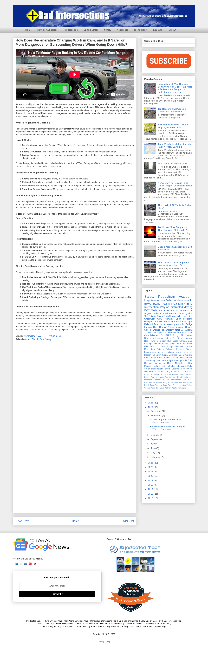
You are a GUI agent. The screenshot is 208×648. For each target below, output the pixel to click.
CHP (150, 374)
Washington (176, 388)
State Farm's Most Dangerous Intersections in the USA (173, 264)
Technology (140, 29)
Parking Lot (159, 366)
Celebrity (156, 355)
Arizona (188, 330)
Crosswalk (149, 318)
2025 (151, 402)
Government (181, 310)
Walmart (168, 388)
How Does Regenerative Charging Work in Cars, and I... (167, 428)
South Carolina (172, 369)
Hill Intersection (167, 321)
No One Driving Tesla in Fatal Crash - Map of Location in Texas (175, 184)
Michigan (170, 346)
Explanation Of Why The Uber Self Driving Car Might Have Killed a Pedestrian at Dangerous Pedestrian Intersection (175, 88)
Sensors (158, 385)
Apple (179, 352)
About (172, 29)
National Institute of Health (158, 363)
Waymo (164, 307)
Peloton (159, 382)
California (179, 303)
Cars (190, 341)
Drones (175, 374)
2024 (151, 407)
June (153, 448)
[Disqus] (75, 386)
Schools (169, 349)
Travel (152, 341)
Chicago (148, 344)
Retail (146, 385)
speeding (187, 316)
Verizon (189, 385)
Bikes (147, 303)
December (156, 411)
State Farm (167, 385)
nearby (167, 371)
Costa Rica (157, 374)
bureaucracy (150, 352)
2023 (151, 462)
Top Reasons (70, 29)
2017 (151, 489)
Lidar (158, 360)
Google (163, 327)
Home (28, 29)
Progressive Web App (172, 382)
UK (176, 349)
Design (172, 344)
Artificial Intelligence (154, 333)
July (153, 443)
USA (184, 385)
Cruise (183, 333)
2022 (151, 467)
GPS (159, 318)
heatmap (159, 371)
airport (183, 388)
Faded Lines (150, 358)
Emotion (182, 374)
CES (146, 374)
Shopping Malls (184, 366)
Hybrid (179, 377)
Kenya (162, 380)
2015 (151, 498)
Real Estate (187, 382)
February (156, 457)
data (180, 300)
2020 (151, 476)
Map (147, 300)
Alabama (181, 372)
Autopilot (180, 324)
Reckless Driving (183, 327)
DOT (147, 310)
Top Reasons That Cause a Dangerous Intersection (172, 110)
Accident (185, 296)
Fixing (175, 335)
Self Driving (150, 316)
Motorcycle (179, 360)
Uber (178, 318)
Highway (168, 318)
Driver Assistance (184, 344)
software (170, 352)
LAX (167, 380)
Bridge (189, 324)
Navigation (187, 313)
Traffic (156, 303)
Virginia (147, 388)
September (157, 439)
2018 (151, 485)
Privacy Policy (104, 642)
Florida (170, 310)
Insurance (158, 29)
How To (187, 300)
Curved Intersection (170, 313)
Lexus (172, 380)
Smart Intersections (153, 369)
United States (91, 29)
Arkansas (187, 352)
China (165, 355)
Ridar (152, 385)
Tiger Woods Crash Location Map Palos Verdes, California (175, 145)
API (175, 372)
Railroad (148, 324)
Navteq (189, 380)
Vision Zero (154, 388)
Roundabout (160, 324)
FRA (146, 346)
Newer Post (22, 521)
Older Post (128, 521)
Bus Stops (172, 341)
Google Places (178, 358)
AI (182, 330)
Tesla (154, 310)
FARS (168, 335)
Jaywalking (149, 360)
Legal (189, 321)
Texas (160, 316)
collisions (187, 318)
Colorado (173, 355)
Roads (180, 338)
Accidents (122, 29)
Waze (162, 310)
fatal (177, 329)
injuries (161, 352)
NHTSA (188, 360)
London (178, 380)
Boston (147, 355)
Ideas (152, 346)
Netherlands (180, 363)
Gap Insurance (157, 377)
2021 (151, 471)
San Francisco (152, 329)
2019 (151, 480)
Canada (183, 341)
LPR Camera (186, 335)
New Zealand (149, 382)
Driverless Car (157, 335)
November (156, 415)
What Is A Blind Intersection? (172, 163)
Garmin (168, 377)
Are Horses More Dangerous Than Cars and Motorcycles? (173, 228)
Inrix (190, 377)
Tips (183, 369)
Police (189, 346)
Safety (107, 29)
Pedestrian (166, 296)
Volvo (162, 388)
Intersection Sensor (152, 380)
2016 (151, 493)
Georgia (166, 358)
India (186, 377)
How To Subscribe (47, 29)
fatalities (167, 303)
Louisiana (160, 346)
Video (156, 313)
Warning (171, 324)
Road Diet (171, 338)
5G (172, 372)
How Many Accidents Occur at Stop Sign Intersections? (173, 126)
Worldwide (149, 371)
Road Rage (149, 349)
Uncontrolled (175, 316)
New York (149, 338)
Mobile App (167, 360)
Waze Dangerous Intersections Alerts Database (166, 420)
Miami (184, 380)
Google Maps (151, 321)
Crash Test (167, 374)
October (155, 435)
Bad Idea (188, 372)
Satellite (160, 349)
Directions (187, 355)
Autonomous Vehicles (163, 300)
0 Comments (55, 336)
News (171, 327)
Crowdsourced (172, 333)
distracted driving (181, 307)
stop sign (161, 341)
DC (180, 355)
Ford (159, 358)
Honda (189, 358)
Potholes (171, 366)
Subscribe (177, 385)
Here (174, 377)
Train (166, 316)
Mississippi (180, 346)
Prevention (160, 338)
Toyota (189, 369)
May (153, 452)
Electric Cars (38, 339)
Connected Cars (160, 344)
